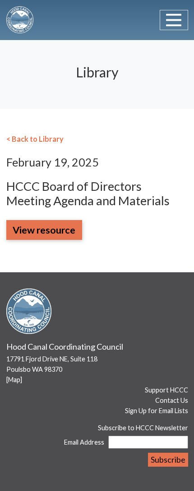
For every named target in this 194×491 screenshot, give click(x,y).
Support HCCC (166, 390)
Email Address (84, 442)
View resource (44, 230)
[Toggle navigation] (174, 20)
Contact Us (171, 400)
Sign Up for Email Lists (156, 410)
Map (14, 379)
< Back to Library (35, 139)
